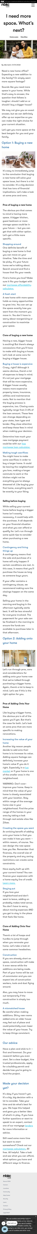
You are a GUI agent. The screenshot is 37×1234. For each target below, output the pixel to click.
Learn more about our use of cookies (18, 1223)
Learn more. (9, 883)
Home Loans (14, 37)
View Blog (24, 37)
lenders (29, 1125)
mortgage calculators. (14, 1148)
